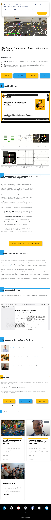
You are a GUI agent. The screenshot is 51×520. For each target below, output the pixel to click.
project (25, 405)
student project (30, 405)
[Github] (11, 508)
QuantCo (34, 365)
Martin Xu (12, 365)
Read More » (6, 455)
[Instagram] (39, 508)
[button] (25, 512)
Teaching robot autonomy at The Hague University (38, 441)
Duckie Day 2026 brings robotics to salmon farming (12, 441)
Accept (42, 13)
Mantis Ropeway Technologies (34, 347)
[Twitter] (46, 508)
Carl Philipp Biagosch (14, 347)
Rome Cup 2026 (9, 483)
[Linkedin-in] (4, 508)
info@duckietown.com (25, 517)
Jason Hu (12, 356)
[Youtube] (18, 508)
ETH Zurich (36, 356)
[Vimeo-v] (25, 508)
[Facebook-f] (32, 508)
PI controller (8, 265)
